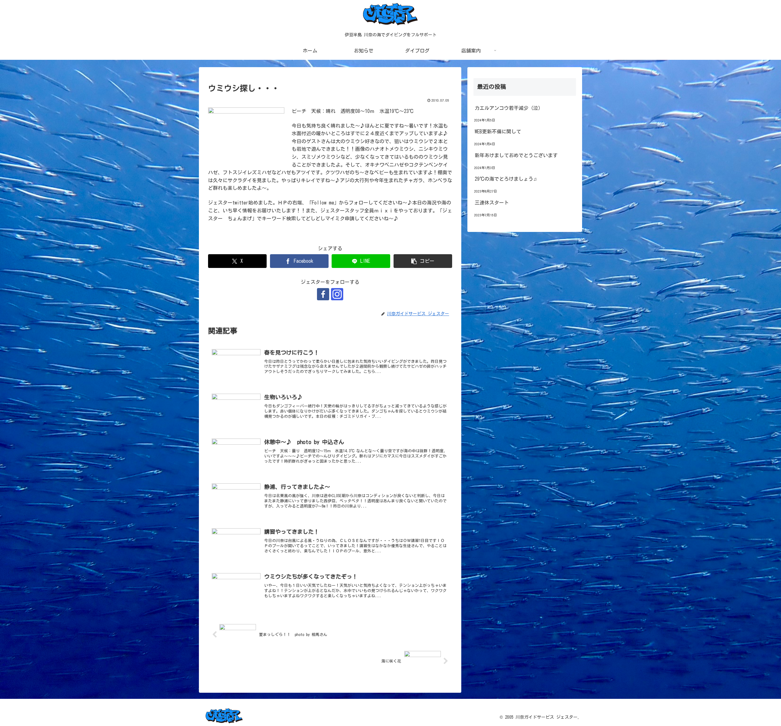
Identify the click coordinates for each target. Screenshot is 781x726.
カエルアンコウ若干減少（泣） (509, 108)
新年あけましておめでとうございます (516, 155)
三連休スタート (492, 202)
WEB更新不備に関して (498, 131)
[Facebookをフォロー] (323, 294)
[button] (423, 261)
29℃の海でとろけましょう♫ (506, 178)
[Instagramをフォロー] (337, 294)
